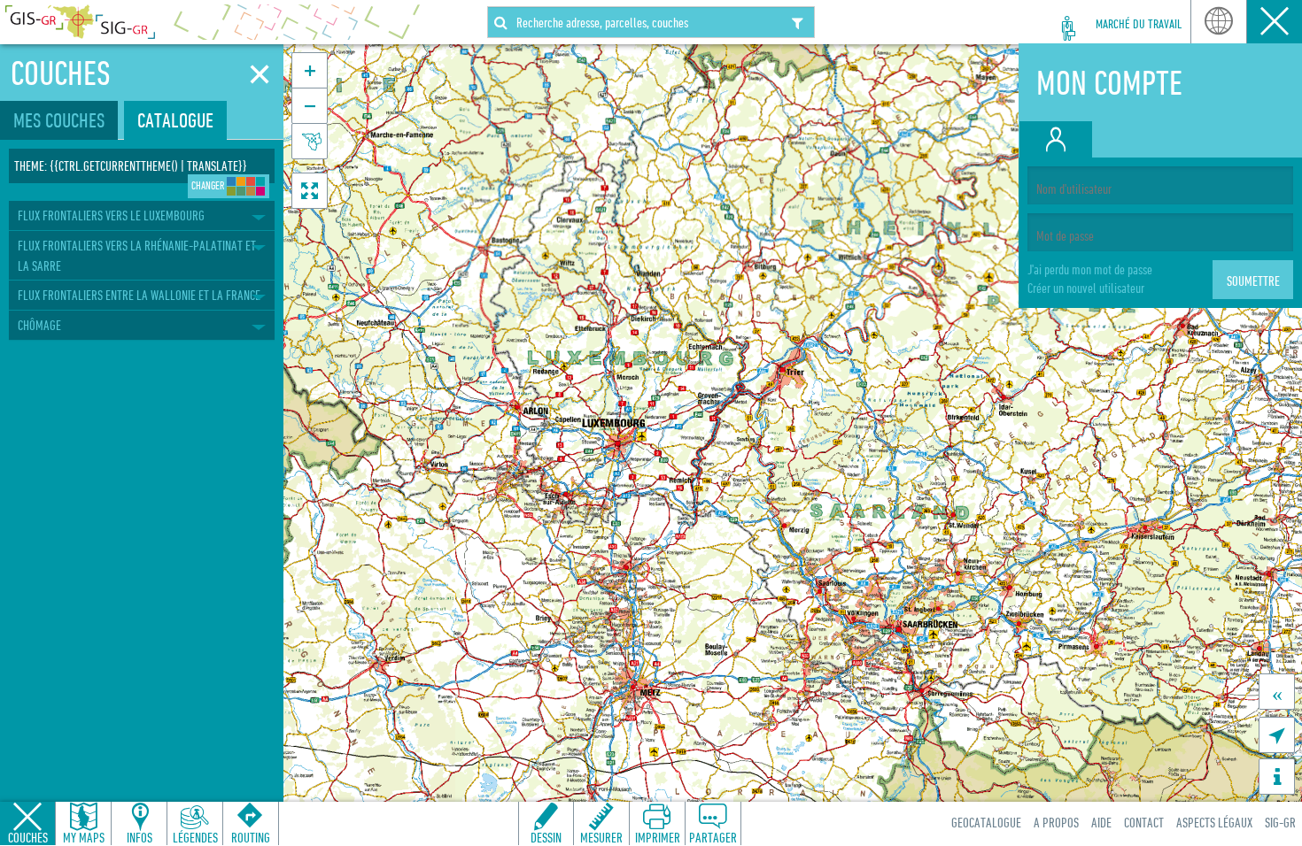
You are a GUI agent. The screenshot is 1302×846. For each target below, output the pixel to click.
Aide (1101, 822)
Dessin (546, 837)
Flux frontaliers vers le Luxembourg (111, 215)
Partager (713, 837)
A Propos (1056, 822)
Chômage (39, 325)
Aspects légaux (1214, 822)
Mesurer (601, 837)
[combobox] (651, 22)
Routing (250, 837)
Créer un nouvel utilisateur (1085, 288)
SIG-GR (1280, 822)
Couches (28, 837)
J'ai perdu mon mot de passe (1089, 269)
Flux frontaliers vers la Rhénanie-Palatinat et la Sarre (137, 255)
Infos (139, 837)
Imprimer (657, 837)
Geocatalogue (986, 822)
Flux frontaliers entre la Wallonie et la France (139, 295)
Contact (1144, 822)
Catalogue (175, 120)
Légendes (195, 837)
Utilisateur (1274, 21)
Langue (1218, 21)
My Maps (84, 837)
